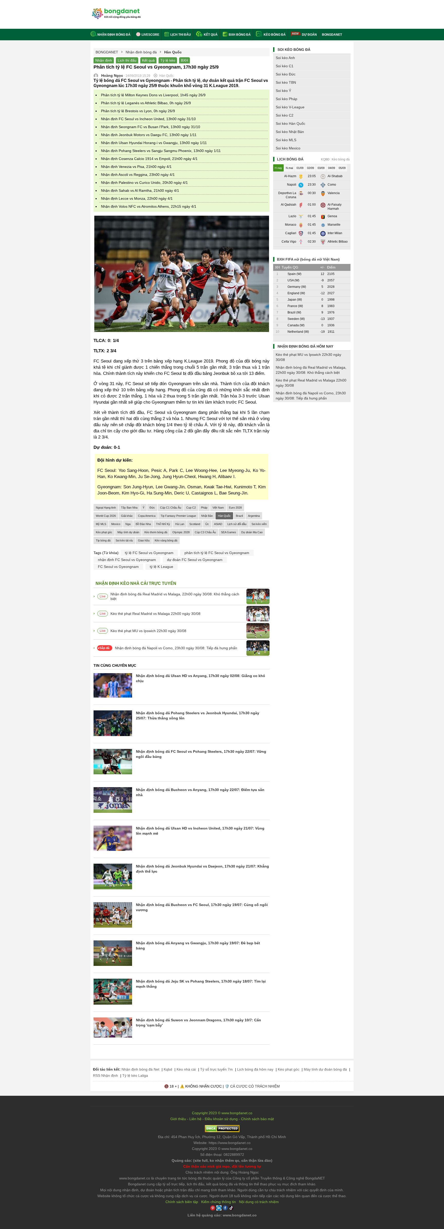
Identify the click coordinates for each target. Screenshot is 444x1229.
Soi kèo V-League (290, 107)
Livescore (150, 34)
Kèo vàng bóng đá (166, 540)
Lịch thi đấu (180, 34)
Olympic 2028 (181, 532)
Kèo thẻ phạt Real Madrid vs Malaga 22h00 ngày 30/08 (155, 614)
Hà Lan (179, 524)
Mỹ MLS (101, 524)
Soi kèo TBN (286, 82)
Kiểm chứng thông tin (218, 1202)
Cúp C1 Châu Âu (170, 507)
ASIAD (218, 524)
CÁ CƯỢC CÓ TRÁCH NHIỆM (255, 1086)
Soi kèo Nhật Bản (290, 132)
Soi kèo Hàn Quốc (290, 123)
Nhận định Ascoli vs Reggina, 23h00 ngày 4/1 (138, 175)
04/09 (331, 167)
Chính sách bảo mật (257, 1119)
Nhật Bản (207, 515)
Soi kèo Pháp (286, 99)
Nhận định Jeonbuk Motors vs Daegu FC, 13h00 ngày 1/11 (149, 135)
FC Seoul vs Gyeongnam (118, 567)
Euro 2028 (235, 507)
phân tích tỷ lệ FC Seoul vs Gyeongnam (216, 553)
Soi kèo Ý (283, 91)
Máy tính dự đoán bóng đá (325, 1069)
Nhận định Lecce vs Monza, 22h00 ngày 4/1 (137, 198)
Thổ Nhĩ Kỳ (163, 524)
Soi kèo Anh (285, 58)
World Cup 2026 (106, 515)
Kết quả (210, 34)
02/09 (310, 167)
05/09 (342, 167)
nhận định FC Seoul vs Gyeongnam (127, 560)
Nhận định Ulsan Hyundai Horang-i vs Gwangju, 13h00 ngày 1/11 (154, 143)
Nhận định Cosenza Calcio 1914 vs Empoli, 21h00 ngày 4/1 (149, 159)
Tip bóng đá (103, 540)
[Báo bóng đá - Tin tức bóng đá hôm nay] (115, 10)
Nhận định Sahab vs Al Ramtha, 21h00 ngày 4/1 (140, 190)
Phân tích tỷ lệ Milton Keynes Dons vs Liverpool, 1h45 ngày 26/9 (153, 95)
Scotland (194, 524)
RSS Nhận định (105, 1075)
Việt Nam (218, 507)
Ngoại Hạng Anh (106, 507)
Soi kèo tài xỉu (124, 540)
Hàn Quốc (224, 515)
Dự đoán (309, 34)
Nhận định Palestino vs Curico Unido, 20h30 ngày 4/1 (144, 182)
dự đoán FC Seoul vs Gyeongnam (195, 560)
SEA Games (228, 532)
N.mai (289, 167)
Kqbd (168, 1069)
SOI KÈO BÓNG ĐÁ (294, 49)
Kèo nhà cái (186, 1069)
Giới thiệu (178, 1119)
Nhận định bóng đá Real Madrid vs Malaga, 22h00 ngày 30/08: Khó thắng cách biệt (174, 596)
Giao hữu (144, 540)
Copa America (146, 515)
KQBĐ (325, 159)
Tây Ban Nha (129, 507)
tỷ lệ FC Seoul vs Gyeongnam (149, 553)
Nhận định (103, 60)
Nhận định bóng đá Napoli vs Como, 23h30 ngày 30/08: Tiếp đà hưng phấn (176, 648)
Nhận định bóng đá (114, 34)
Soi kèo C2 (284, 115)
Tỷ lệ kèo (167, 60)
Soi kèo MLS (286, 140)
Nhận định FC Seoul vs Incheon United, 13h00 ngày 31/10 (148, 119)
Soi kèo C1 (284, 66)
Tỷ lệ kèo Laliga (135, 1075)
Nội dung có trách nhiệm (259, 1202)
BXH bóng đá (239, 34)
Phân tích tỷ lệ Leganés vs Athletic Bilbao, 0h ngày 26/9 (146, 103)
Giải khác (127, 515)
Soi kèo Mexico (288, 148)
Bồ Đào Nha (143, 524)
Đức (152, 507)
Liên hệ (195, 1119)
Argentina (254, 515)
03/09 (321, 167)
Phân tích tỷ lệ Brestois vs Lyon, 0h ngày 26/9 (138, 111)
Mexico (115, 524)
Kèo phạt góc (104, 532)
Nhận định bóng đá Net (140, 1069)
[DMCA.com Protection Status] (222, 1131)
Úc (207, 524)
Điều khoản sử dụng (221, 1119)
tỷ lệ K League (161, 567)
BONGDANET (332, 34)
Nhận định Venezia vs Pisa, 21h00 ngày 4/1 (136, 167)
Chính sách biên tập (181, 1202)
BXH (184, 60)
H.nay (278, 167)
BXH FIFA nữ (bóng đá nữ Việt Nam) (308, 259)
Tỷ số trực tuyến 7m (216, 1069)
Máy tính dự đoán (128, 532)
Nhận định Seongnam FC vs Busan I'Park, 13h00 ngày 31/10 (150, 127)
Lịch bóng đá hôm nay (255, 1069)
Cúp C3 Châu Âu (205, 532)
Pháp (204, 507)
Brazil (239, 515)
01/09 (300, 167)
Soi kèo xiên (259, 524)
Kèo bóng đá (274, 34)
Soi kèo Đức (285, 74)
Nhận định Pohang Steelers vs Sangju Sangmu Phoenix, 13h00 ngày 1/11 (161, 151)
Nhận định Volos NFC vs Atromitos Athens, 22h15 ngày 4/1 (148, 206)
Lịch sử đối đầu (236, 524)
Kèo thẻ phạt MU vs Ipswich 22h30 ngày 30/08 (148, 631)
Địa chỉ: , (222, 1137)
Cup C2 (191, 507)
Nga (128, 524)
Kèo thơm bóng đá (155, 532)
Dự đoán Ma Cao (252, 532)
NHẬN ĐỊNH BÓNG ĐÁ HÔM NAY (305, 346)
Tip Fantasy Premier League (178, 515)
